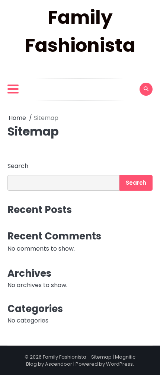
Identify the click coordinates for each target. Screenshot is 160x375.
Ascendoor (58, 364)
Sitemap (101, 356)
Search (17, 166)
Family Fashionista (64, 356)
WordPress (119, 364)
